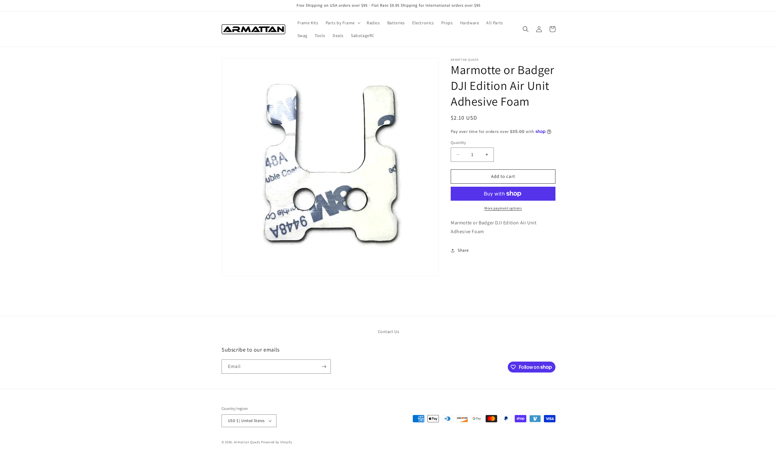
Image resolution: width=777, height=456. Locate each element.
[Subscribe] (324, 366)
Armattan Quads (247, 442)
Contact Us (388, 331)
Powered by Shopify (276, 442)
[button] (342, 22)
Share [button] (463, 250)
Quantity (458, 142)
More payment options (503, 208)
